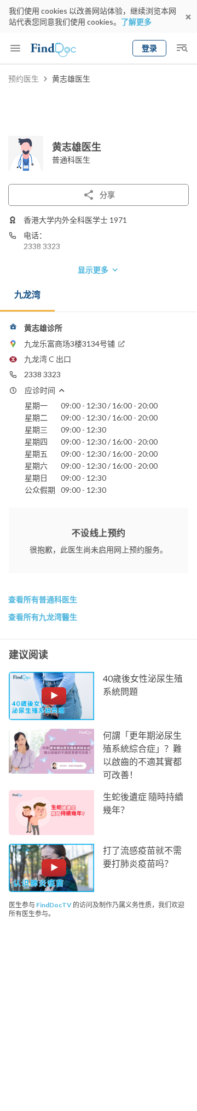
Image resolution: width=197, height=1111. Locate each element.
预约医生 (23, 78)
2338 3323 (42, 246)
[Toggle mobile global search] (181, 48)
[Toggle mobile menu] (15, 48)
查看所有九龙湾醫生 (42, 616)
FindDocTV (54, 905)
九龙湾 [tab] (27, 294)
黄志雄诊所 (43, 327)
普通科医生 (71, 159)
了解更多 (136, 21)
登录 (149, 48)
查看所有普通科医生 (42, 599)
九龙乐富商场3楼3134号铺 (69, 343)
